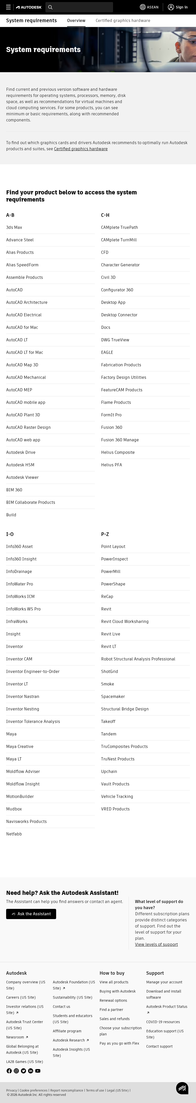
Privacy (11, 1090)
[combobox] (79, 7)
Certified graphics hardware (81, 149)
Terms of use (95, 1090)
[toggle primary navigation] (11, 7)
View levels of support (156, 944)
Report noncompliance (66, 1090)
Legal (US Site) (118, 1090)
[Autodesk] (29, 7)
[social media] (23, 1071)
